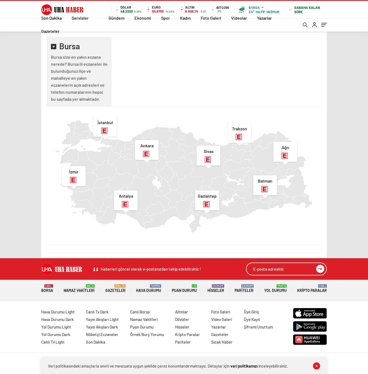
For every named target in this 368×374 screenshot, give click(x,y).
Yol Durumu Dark (55, 334)
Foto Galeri (211, 17)
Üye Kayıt (252, 319)
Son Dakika (51, 17)
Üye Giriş (251, 311)
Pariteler (244, 288)
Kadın (185, 17)
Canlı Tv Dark (97, 311)
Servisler (80, 17)
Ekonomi (142, 17)
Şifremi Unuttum (258, 326)
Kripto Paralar (312, 288)
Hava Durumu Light (58, 311)
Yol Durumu (275, 288)
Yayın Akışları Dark (102, 326)
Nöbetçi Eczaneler (102, 334)
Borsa (47, 288)
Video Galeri (221, 319)
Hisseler (215, 288)
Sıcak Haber (221, 342)
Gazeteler (50, 31)
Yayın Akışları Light (102, 319)
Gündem (116, 17)
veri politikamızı (244, 365)
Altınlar (181, 311)
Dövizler (182, 319)
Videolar (239, 17)
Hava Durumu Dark (57, 319)
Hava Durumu (148, 288)
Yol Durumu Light (56, 326)
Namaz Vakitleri (79, 288)
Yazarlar (264, 17)
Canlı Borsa (140, 311)
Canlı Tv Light (53, 342)
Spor (165, 17)
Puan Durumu (184, 288)
